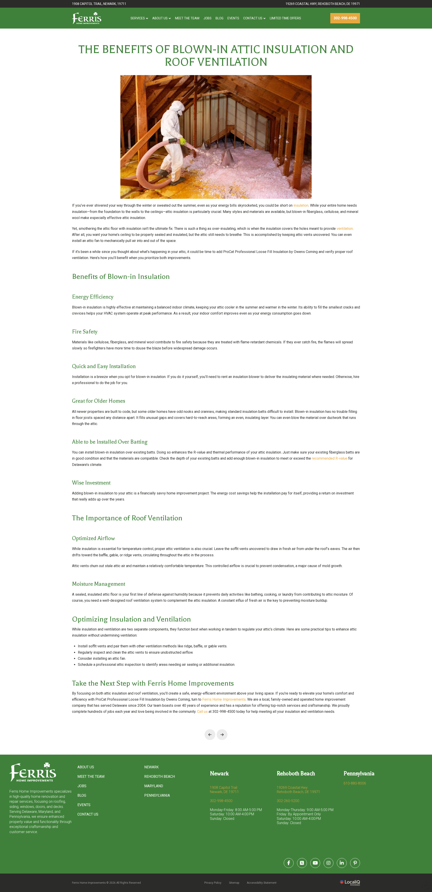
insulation (300, 205)
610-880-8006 (355, 783)
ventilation (345, 228)
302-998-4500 (221, 801)
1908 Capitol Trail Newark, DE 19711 (224, 789)
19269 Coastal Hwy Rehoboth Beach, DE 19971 (298, 789)
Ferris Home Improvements (224, 699)
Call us (202, 711)
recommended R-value (329, 458)
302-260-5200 (288, 801)
